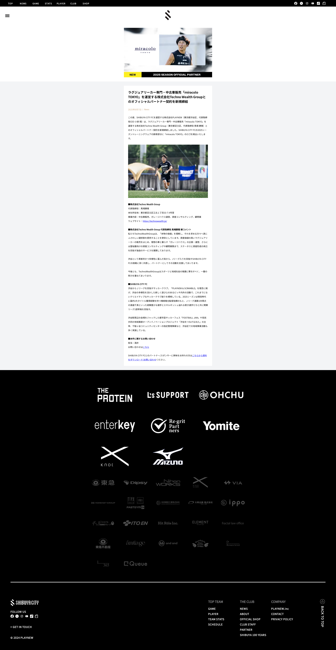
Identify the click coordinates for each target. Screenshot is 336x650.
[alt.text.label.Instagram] (307, 3)
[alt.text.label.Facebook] (295, 3)
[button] (7, 15)
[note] (324, 3)
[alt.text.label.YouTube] (312, 3)
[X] (301, 3)
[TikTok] (318, 3)
